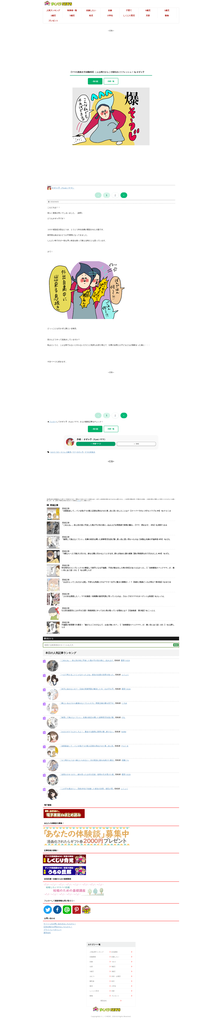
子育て (129, 10)
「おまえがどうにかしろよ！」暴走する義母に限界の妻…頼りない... (87, 732)
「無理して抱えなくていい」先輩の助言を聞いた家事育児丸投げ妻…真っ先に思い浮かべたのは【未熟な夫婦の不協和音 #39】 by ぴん (116, 539)
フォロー (52, 422)
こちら (79, 500)
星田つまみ (125, 660)
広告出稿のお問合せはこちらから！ (58, 927)
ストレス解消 (65, 452)
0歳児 (147, 10)
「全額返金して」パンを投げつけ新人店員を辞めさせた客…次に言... (87, 746)
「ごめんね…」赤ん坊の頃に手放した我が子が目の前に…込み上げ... (87, 660)
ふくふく (125, 675)
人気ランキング (53, 10)
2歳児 (53, 15)
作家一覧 (111, 81)
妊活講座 (114, 952)
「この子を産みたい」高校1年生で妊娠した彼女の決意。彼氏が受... (87, 788)
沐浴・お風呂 (116, 976)
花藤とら (125, 760)
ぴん (123, 717)
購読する (49, 638)
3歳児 (72, 15)
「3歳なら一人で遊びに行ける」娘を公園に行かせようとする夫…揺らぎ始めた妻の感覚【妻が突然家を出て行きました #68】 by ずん (115, 553)
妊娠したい (91, 10)
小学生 (110, 15)
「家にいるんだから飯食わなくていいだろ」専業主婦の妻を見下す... (87, 703)
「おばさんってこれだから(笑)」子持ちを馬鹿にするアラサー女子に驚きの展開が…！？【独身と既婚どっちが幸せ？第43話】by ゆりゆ (116, 582)
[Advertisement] (111, 48)
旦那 (148, 15)
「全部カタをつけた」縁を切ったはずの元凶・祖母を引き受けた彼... (87, 774)
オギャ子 (80, 452)
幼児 (91, 15)
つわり (113, 962)
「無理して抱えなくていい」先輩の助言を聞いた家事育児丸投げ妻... (87, 717)
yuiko (123, 732)
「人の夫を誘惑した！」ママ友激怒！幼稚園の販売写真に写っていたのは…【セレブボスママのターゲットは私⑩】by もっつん (113, 596)
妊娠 (110, 10)
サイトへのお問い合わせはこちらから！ (60, 924)
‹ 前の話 (95, 81)
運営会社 (47, 933)
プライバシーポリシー (53, 930)
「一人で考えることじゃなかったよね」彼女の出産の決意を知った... (87, 675)
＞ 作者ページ (95, 444)
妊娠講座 (93, 957)
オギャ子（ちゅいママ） (63, 188)
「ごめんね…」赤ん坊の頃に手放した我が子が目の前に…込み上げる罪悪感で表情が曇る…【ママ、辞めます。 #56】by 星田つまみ (114, 525)
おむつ (92, 976)
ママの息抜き (90, 452)
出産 (91, 966)
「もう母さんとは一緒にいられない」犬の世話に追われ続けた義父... (87, 760)
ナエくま (124, 746)
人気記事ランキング (97, 952)
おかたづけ (54, 452)
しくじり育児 (129, 15)
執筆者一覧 (72, 10)
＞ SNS (136, 444)
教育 (91, 986)
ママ (74, 452)
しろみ (124, 703)
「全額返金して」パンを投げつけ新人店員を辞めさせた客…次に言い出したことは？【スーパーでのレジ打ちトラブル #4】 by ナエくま (116, 511)
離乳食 (92, 981)
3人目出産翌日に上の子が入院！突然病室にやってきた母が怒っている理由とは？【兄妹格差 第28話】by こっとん (108, 610)
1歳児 (166, 10)
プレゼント (53, 20)
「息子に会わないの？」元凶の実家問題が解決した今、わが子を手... (87, 689)
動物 (167, 15)
